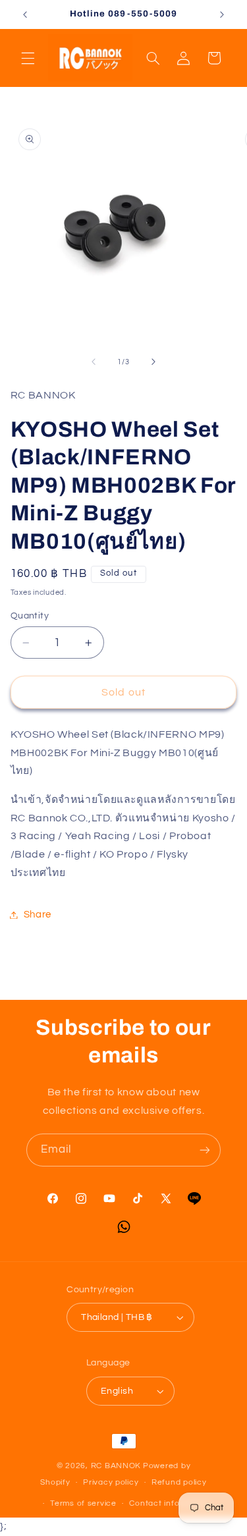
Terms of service (83, 1503)
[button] (28, 58)
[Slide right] (153, 362)
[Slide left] (93, 362)
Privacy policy (110, 1482)
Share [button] (37, 914)
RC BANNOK (116, 1465)
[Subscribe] (205, 1150)
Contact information (169, 1503)
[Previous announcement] (25, 14)
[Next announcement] (221, 14)
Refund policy (179, 1482)
